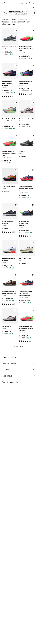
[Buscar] (22, 3)
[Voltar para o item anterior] (2, 13)
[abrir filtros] (33, 7)
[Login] (25, 2)
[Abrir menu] (33, 2)
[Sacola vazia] (29, 3)
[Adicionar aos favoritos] (16, 30)
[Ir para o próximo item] (35, 13)
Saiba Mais (23, 14)
